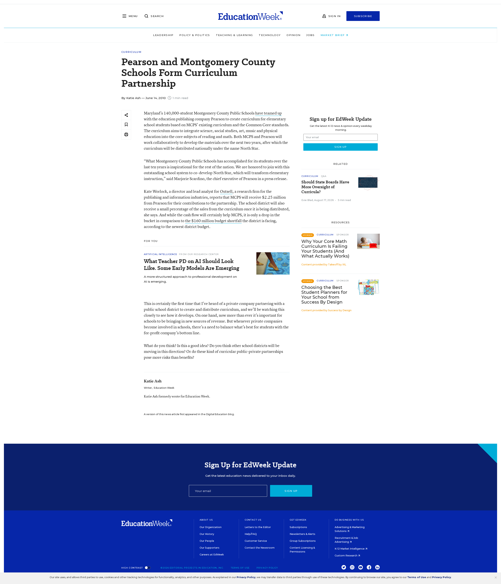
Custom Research (346, 555)
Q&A (323, 176)
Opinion (293, 35)
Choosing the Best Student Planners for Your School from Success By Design (324, 295)
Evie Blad (307, 200)
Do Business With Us (349, 519)
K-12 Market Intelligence (350, 548)
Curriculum (131, 51)
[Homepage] (250, 16)
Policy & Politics (194, 35)
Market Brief (333, 35)
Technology (270, 35)
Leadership (163, 35)
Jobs (310, 35)
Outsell (226, 191)
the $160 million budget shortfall (213, 220)
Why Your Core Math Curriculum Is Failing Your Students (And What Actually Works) (325, 249)
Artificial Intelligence (160, 254)
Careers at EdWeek (212, 554)
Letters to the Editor (258, 527)
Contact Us (253, 519)
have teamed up (268, 113)
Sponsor (342, 234)
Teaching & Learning (234, 35)
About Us (206, 519)
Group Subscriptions (303, 540)
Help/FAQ (251, 534)
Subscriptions (298, 527)
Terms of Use (240, 567)
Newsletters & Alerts (302, 534)
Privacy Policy (267, 567)
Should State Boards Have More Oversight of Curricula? (325, 187)
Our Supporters (209, 547)
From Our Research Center (199, 254)
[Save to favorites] (126, 125)
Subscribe (363, 16)
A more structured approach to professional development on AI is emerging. (190, 279)
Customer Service (256, 540)
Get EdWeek (298, 519)
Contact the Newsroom (260, 547)
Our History (207, 534)
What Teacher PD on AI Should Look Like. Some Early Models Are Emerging (191, 264)
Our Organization (211, 527)
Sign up (291, 490)
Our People (207, 540)
